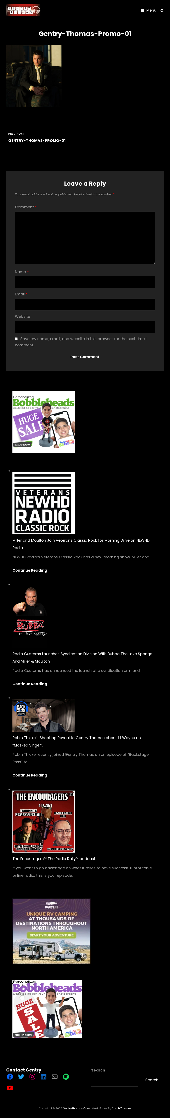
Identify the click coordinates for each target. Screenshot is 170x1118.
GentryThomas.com (76, 1108)
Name (22, 271)
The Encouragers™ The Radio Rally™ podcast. (54, 858)
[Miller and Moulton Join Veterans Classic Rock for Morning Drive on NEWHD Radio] (43, 503)
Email (21, 294)
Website (22, 316)
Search (98, 1070)
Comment (26, 207)
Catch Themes (121, 1108)
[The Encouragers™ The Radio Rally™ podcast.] (43, 822)
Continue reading (31, 570)
